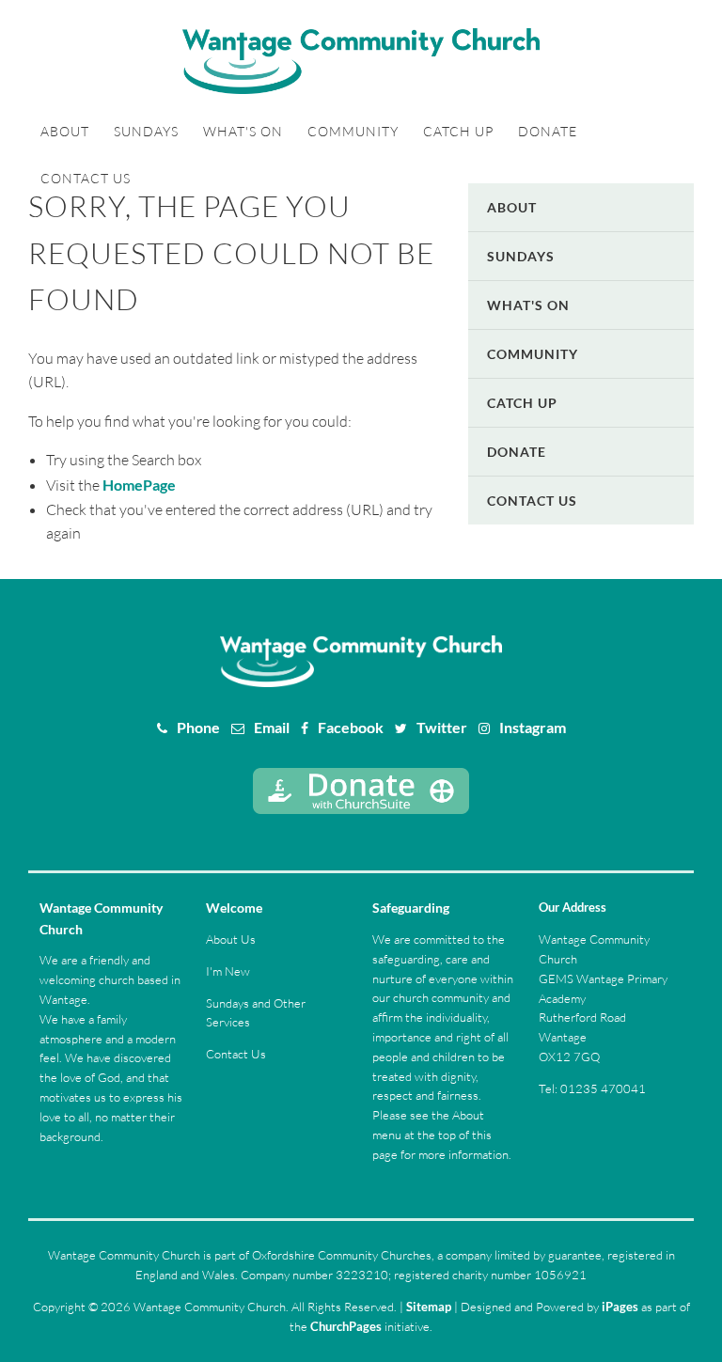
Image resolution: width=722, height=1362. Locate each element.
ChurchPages (346, 1326)
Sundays (146, 131)
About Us (231, 939)
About (64, 131)
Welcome (234, 908)
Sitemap (428, 1306)
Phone (198, 727)
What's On (243, 131)
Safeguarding (410, 908)
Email (272, 727)
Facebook (351, 727)
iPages (620, 1306)
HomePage (139, 484)
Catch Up (458, 131)
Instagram (532, 727)
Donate (547, 131)
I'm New (228, 970)
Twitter (441, 727)
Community (353, 131)
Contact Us (85, 178)
